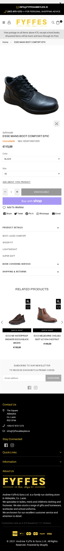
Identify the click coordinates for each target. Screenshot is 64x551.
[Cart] (57, 22)
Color (5, 154)
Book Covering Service (17, 264)
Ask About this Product (17, 182)
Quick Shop (17, 330)
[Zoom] (57, 124)
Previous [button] (2, 322)
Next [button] (62, 322)
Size (4, 168)
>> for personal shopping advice (33, 11)
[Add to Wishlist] (28, 307)
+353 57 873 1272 (15, 426)
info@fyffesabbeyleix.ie (18, 431)
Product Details (13, 227)
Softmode (8, 132)
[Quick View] (28, 301)
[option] (32, 89)
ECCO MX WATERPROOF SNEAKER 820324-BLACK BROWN (17, 339)
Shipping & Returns (14, 271)
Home (5, 42)
